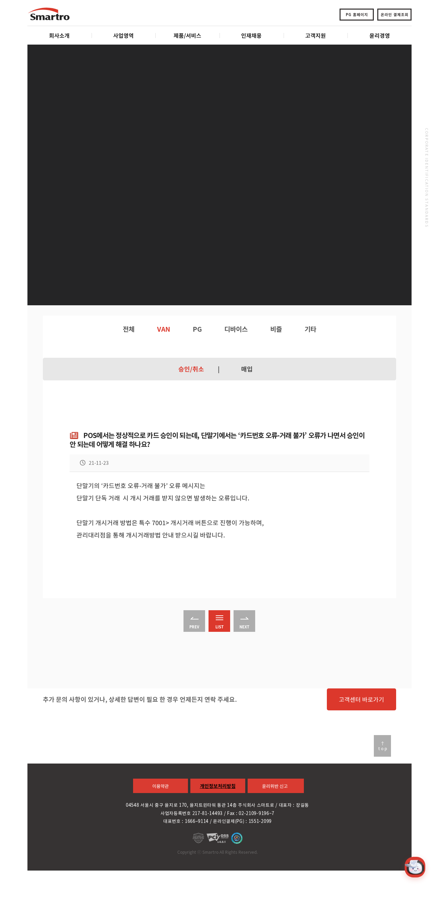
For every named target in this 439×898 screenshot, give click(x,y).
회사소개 (59, 35)
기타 (310, 329)
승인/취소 (191, 369)
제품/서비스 (187, 35)
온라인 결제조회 (394, 14)
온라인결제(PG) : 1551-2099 (242, 821)
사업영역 (123, 35)
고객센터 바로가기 (361, 699)
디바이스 (236, 329)
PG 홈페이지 (357, 14)
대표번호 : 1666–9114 (186, 821)
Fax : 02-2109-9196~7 (250, 813)
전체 (128, 329)
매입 (247, 369)
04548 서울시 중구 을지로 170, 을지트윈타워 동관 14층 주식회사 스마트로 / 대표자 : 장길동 (217, 805)
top (383, 748)
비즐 (276, 329)
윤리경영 (379, 35)
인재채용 (251, 35)
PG (197, 329)
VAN (163, 329)
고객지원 (315, 35)
